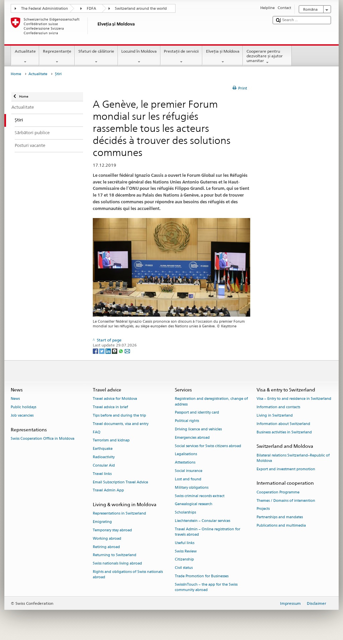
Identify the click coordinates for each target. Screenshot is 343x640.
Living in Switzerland (275, 415)
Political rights (187, 421)
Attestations (185, 463)
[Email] (127, 350)
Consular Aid (104, 465)
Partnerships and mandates (280, 517)
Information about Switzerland (283, 424)
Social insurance (188, 471)
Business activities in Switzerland (284, 432)
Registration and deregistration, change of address (211, 402)
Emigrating (102, 522)
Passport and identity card (197, 413)
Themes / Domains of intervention (286, 500)
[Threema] (115, 350)
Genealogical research (193, 504)
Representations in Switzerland (119, 514)
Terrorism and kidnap (111, 440)
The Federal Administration (44, 8)
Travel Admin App (108, 490)
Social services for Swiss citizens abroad (208, 446)
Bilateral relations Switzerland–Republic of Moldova (293, 458)
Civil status (184, 568)
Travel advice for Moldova (115, 399)
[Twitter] (102, 350)
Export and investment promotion (286, 469)
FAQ (96, 432)
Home (16, 74)
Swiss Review (186, 551)
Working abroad (107, 538)
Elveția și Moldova (222, 51)
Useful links (184, 543)
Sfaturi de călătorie (96, 51)
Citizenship (184, 559)
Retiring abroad (106, 547)
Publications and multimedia (281, 525)
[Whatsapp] (121, 350)
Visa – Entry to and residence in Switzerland (294, 399)
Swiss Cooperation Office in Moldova (42, 438)
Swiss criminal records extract (199, 496)
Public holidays (23, 407)
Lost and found (188, 479)
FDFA (91, 8)
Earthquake (103, 449)
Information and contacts (278, 407)
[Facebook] (96, 350)
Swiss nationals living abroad (117, 564)
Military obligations (191, 487)
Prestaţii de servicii (181, 51)
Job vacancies (22, 415)
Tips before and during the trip (119, 415)
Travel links (102, 474)
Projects (263, 509)
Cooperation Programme (278, 492)
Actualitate (25, 51)
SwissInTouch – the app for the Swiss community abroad (206, 587)
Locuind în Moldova (139, 51)
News (15, 399)
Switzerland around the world (141, 8)
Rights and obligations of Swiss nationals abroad (128, 574)
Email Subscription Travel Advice (120, 482)
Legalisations (186, 454)
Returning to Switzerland (114, 555)
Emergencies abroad (192, 437)
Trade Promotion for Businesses (201, 576)
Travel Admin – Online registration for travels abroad (207, 532)
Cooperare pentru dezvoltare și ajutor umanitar (265, 56)
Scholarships (185, 513)
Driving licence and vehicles (198, 429)
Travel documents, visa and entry (120, 424)
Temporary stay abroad (112, 530)
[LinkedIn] (109, 350)
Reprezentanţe (57, 51)
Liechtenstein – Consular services (202, 521)
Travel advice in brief (110, 407)
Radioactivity (104, 457)
